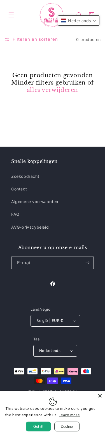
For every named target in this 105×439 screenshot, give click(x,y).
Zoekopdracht (25, 176)
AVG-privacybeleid (30, 227)
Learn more (69, 414)
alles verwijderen (52, 90)
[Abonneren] (87, 262)
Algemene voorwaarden (34, 201)
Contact (19, 188)
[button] (11, 15)
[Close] (100, 396)
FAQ (15, 214)
